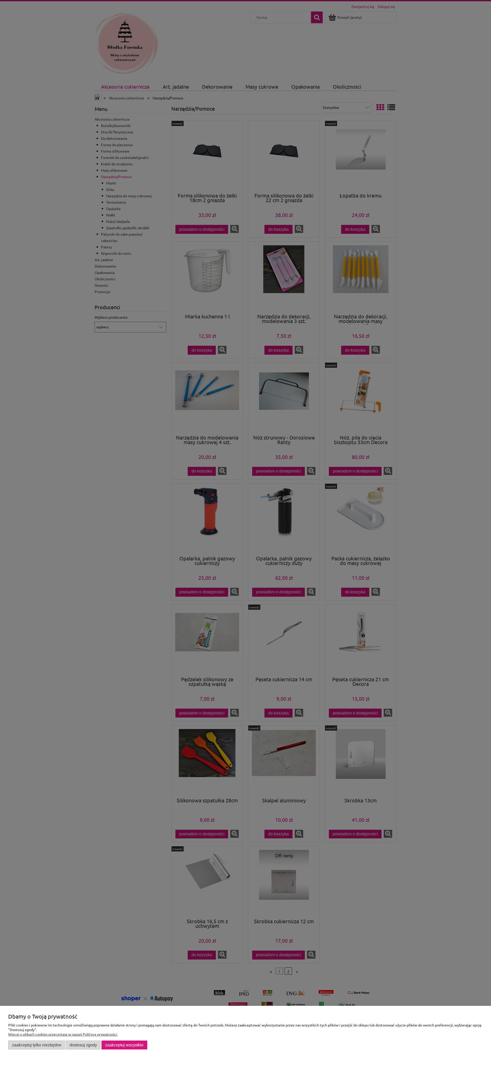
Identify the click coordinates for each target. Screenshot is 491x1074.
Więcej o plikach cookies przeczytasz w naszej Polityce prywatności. (63, 1034)
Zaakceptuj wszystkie (124, 1045)
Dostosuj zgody (83, 1045)
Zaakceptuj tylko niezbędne (36, 1045)
